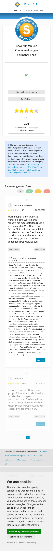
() (40, 249)
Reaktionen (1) (13, 249)
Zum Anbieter (26, 99)
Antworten (41, 360)
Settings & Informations (21, 536)
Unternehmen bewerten (26, 92)
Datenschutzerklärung (27, 543)
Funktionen (17, 10)
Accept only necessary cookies (24, 531)
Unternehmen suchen (34, 10)
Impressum (11, 543)
